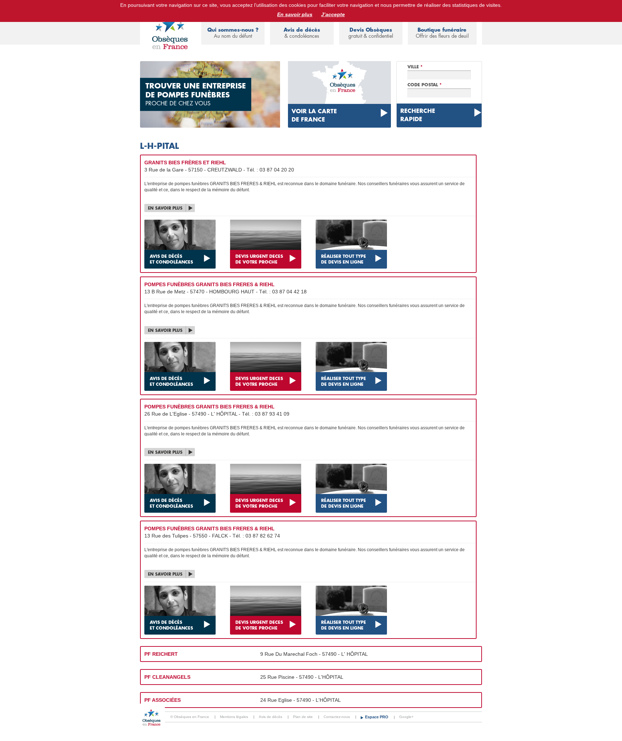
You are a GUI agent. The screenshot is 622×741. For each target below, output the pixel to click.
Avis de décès (302, 32)
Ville (415, 67)
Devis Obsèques (370, 32)
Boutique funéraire (442, 32)
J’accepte (333, 14)
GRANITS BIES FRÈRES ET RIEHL (185, 162)
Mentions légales (234, 717)
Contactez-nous (337, 717)
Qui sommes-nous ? (232, 32)
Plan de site (303, 717)
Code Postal (424, 85)
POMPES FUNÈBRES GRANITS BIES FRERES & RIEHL (209, 284)
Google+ (406, 717)
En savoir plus (294, 14)
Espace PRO (377, 717)
